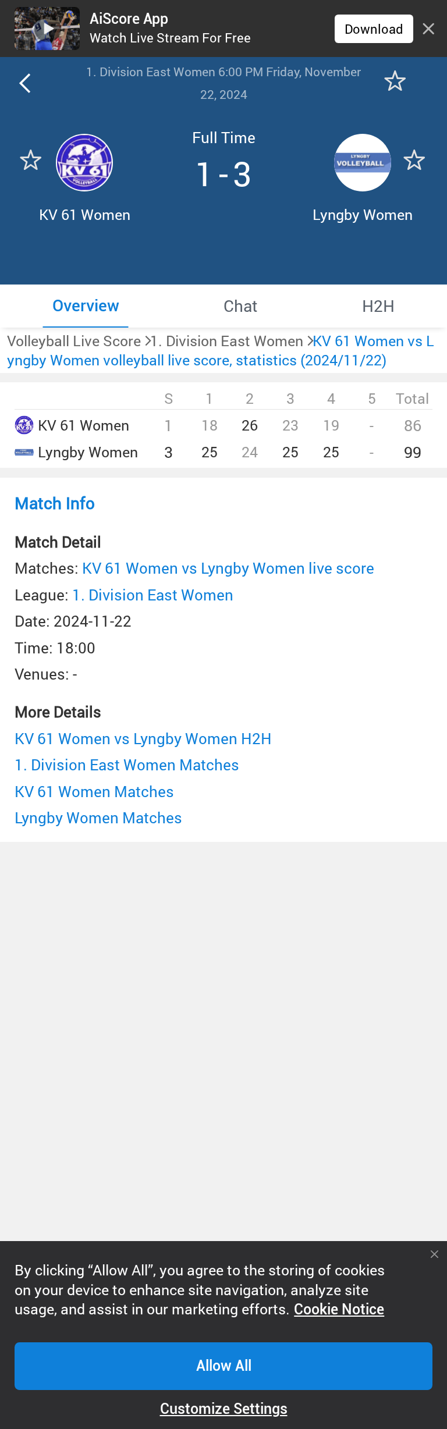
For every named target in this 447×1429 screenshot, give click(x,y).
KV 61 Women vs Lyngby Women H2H (143, 738)
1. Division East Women (152, 595)
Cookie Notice (339, 1309)
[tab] (85, 306)
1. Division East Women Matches (127, 764)
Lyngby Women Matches (98, 817)
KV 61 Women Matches (94, 791)
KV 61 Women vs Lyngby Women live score (228, 568)
